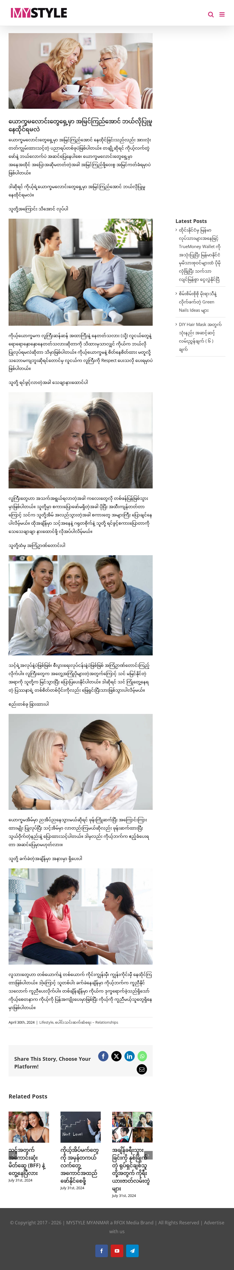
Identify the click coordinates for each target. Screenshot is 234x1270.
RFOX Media (126, 1222)
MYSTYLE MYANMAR (87, 1222)
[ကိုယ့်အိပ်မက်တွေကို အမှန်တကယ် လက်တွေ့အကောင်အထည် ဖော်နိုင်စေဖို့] (80, 1114)
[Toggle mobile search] (211, 14)
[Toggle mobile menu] (222, 14)
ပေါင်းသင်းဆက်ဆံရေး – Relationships (86, 1022)
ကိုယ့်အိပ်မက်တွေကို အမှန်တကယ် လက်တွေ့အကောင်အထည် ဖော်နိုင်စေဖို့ (79, 1165)
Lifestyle (46, 1022)
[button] (13, 1155)
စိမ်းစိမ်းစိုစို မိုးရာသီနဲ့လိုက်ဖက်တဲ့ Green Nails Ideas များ (198, 302)
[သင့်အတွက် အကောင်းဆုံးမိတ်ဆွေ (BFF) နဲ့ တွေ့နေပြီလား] (29, 1114)
